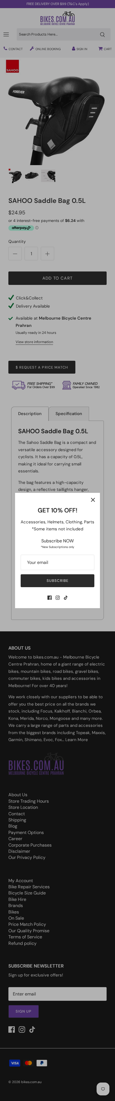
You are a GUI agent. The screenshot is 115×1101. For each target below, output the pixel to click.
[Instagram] (58, 598)
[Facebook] (49, 598)
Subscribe (57, 580)
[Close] (93, 500)
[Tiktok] (66, 598)
